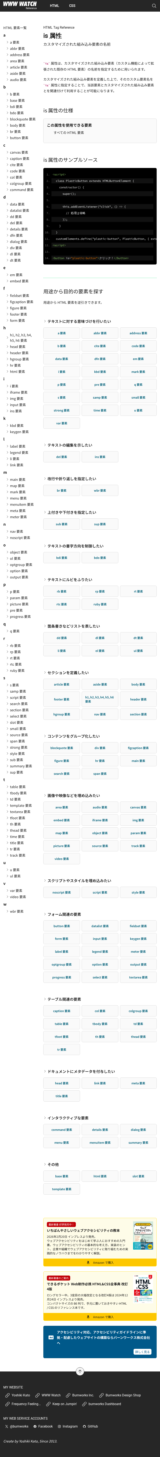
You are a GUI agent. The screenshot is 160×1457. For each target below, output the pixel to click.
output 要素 (138, 964)
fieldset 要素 (138, 926)
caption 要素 (61, 1011)
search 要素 (62, 773)
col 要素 (100, 1011)
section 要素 (138, 714)
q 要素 (138, 384)
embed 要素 (62, 820)
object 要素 (100, 833)
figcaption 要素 (138, 748)
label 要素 (61, 951)
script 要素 (100, 892)
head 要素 (62, 1083)
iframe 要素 (100, 820)
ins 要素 (100, 457)
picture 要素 (61, 846)
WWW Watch (51, 1395)
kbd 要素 (100, 372)
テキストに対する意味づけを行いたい (79, 321)
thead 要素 (138, 1037)
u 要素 (138, 410)
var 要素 (61, 423)
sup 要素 (100, 524)
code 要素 (138, 346)
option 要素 (100, 964)
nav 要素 (100, 714)
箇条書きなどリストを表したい (74, 626)
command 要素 (61, 1130)
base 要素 (61, 1176)
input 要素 (100, 939)
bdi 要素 (61, 558)
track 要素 (138, 846)
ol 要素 (100, 651)
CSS (72, 6)
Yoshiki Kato (21, 1395)
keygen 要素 (138, 939)
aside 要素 (100, 684)
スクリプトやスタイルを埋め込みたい (79, 880)
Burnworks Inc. (83, 1395)
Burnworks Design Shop (123, 1395)
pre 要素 (100, 384)
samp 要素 (100, 397)
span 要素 (100, 773)
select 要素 (100, 977)
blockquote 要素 (61, 748)
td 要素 (138, 1024)
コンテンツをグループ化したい (74, 736)
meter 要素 (138, 951)
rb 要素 (61, 591)
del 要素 (61, 457)
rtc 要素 (61, 604)
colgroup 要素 (138, 1011)
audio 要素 (100, 807)
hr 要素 (100, 761)
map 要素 (61, 833)
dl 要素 (100, 638)
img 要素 (138, 820)
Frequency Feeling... (26, 1404)
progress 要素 (61, 977)
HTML (54, 6)
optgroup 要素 (62, 964)
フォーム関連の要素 (64, 914)
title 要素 (62, 1096)
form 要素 (61, 939)
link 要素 (100, 1083)
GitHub (93, 1426)
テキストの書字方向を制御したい (76, 546)
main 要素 (138, 761)
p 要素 (62, 384)
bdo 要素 (100, 558)
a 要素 (62, 333)
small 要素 (138, 397)
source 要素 (100, 846)
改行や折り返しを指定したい (72, 478)
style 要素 (138, 892)
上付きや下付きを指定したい (72, 512)
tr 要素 (61, 1049)
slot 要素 (138, 1176)
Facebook (45, 1426)
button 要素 (62, 926)
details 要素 (100, 1130)
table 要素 (62, 1024)
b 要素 (62, 346)
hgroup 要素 (61, 714)
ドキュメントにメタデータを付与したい (81, 1071)
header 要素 (138, 699)
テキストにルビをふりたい (70, 579)
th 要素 (100, 1037)
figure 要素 (61, 761)
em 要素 (138, 359)
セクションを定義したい (68, 672)
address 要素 (138, 333)
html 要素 (100, 1176)
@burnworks (19, 1426)
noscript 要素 (61, 892)
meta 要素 (138, 1083)
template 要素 (61, 1189)
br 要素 (61, 490)
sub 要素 (62, 524)
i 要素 (61, 372)
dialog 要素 (138, 1130)
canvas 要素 (138, 807)
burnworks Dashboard (105, 1404)
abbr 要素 (100, 333)
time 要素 (100, 410)
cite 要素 (100, 346)
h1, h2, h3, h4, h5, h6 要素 (99, 699)
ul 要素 (138, 651)
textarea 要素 (138, 977)
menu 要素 (61, 1142)
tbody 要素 (100, 1024)
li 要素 (62, 651)
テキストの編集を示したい (70, 445)
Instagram (70, 1426)
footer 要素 (61, 699)
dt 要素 (138, 638)
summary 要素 (138, 1142)
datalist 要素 (100, 926)
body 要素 (138, 684)
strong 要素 (62, 410)
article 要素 (61, 684)
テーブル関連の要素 (64, 999)
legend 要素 (100, 951)
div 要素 (100, 748)
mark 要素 (138, 372)
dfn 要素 (100, 359)
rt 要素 (138, 591)
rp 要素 (100, 591)
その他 (53, 1164)
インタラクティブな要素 (68, 1117)
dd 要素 (62, 638)
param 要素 (138, 833)
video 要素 (62, 859)
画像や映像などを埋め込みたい (74, 795)
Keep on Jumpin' (64, 1404)
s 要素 (62, 397)
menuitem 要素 (100, 1142)
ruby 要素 (100, 604)
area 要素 (61, 807)
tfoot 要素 (62, 1037)
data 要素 (61, 359)
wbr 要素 (100, 490)
